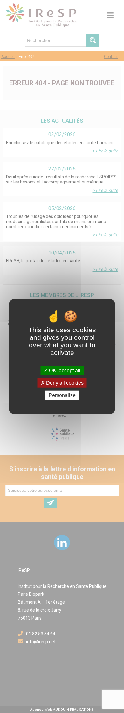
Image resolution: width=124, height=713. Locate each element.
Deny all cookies (64, 383)
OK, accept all (64, 370)
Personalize (62, 395)
